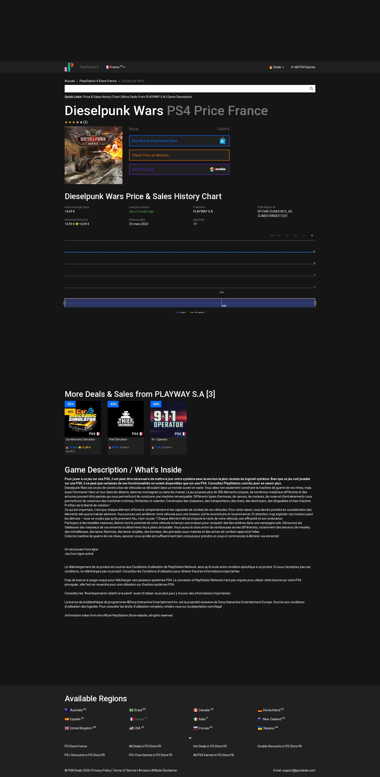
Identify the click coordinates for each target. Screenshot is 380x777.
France (116, 67)
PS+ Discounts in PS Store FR (85, 755)
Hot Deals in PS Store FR (210, 746)
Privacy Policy (101, 770)
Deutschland (273, 710)
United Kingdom (83, 728)
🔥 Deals (275, 67)
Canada (206, 710)
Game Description (179, 97)
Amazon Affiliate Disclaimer (158, 770)
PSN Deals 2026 (79, 770)
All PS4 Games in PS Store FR (213, 755)
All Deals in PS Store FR (145, 746)
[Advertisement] (190, 31)
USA (139, 728)
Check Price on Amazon (150, 155)
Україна (270, 728)
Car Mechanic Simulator (80, 439)
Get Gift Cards (143, 169)
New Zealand (274, 719)
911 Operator (159, 439)
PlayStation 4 (89, 67)
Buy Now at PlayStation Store (154, 141)
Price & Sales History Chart (101, 97)
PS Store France (76, 746)
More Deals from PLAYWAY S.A (143, 97)
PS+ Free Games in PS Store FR (150, 755)
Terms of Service (125, 770)
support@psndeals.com (298, 770)
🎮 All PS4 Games (302, 67)
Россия (206, 728)
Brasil (140, 710)
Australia (78, 710)
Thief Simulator (118, 439)
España (77, 719)
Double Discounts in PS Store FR (280, 746)
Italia (203, 719)
